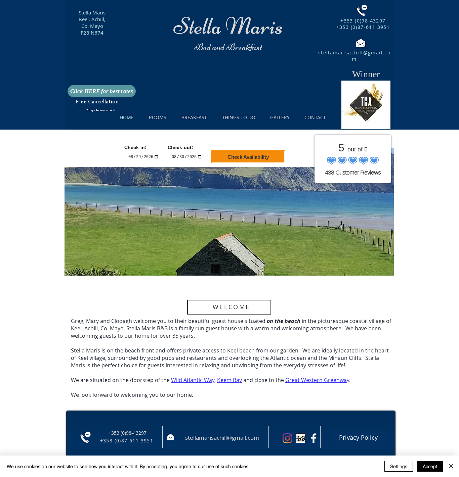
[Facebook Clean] (314, 438)
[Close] (451, 466)
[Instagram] (287, 438)
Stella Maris (92, 12)
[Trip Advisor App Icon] (300, 438)
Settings (398, 466)
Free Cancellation (97, 101)
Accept (430, 466)
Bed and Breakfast (228, 47)
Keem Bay (229, 380)
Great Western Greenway (317, 380)
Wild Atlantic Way (192, 380)
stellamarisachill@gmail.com (354, 55)
